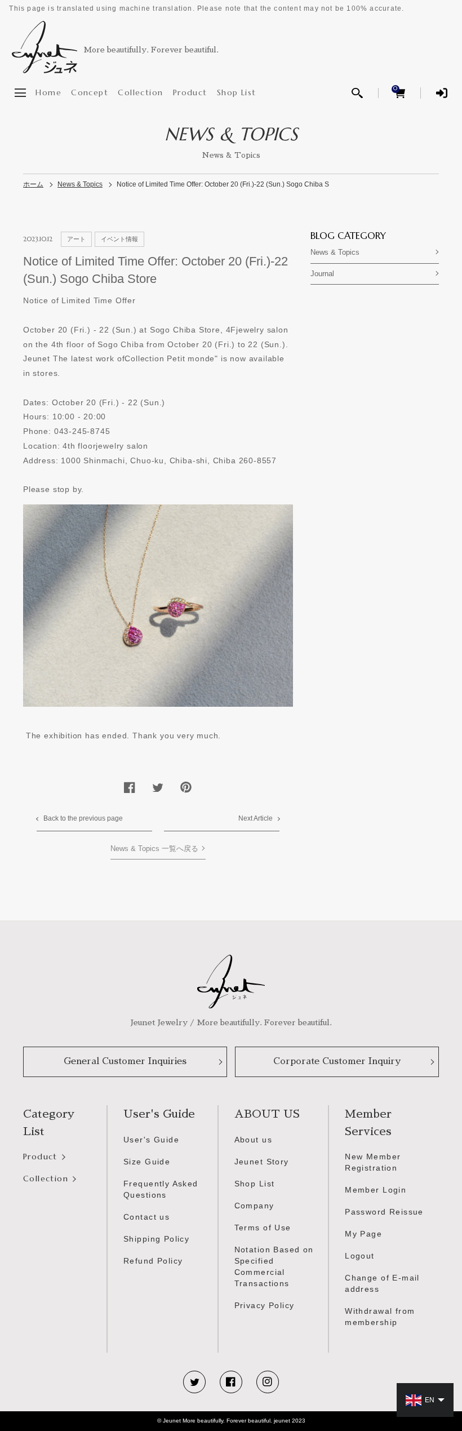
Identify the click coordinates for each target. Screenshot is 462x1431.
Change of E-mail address (382, 1283)
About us (253, 1139)
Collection (140, 92)
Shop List (236, 92)
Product (190, 92)
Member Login (375, 1189)
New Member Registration (373, 1162)
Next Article (255, 818)
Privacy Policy (264, 1305)
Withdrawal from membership (380, 1316)
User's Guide (151, 1139)
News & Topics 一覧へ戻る (154, 849)
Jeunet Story (261, 1161)
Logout (359, 1255)
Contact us (146, 1216)
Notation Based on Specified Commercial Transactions (274, 1266)
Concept (89, 92)
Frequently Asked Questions (160, 1189)
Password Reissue (384, 1211)
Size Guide (146, 1161)
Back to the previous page (83, 818)
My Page (363, 1233)
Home (48, 92)
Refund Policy (153, 1260)
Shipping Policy (156, 1238)
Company (254, 1205)
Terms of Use (262, 1227)
